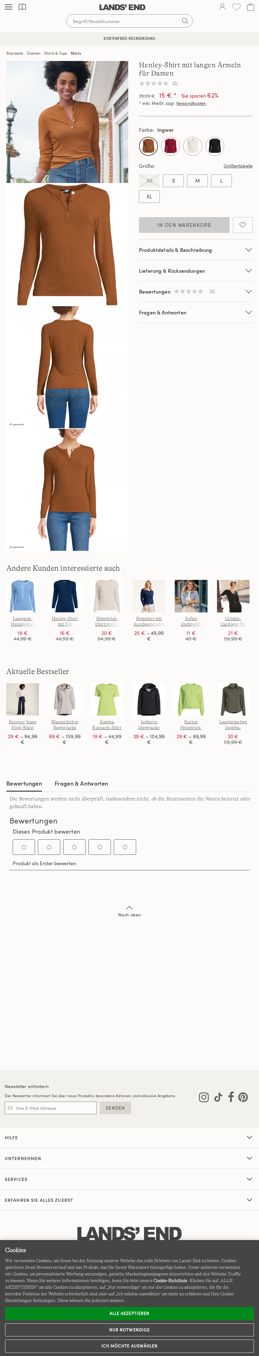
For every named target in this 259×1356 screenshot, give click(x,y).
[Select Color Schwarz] (214, 146)
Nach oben (129, 915)
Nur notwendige (129, 1330)
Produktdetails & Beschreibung (175, 249)
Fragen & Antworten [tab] (81, 783)
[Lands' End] (122, 7)
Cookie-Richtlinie (170, 1280)
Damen (33, 53)
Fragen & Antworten (162, 312)
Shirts (76, 53)
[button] (24, 847)
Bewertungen (24, 783)
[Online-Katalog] (22, 7)
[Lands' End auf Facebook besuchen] (229, 1098)
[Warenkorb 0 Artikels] (250, 7)
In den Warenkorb (184, 225)
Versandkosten (191, 103)
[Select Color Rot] (170, 146)
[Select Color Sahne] (192, 146)
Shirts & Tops (55, 53)
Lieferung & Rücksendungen (172, 270)
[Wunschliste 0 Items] (236, 7)
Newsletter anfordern (27, 1086)
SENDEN (115, 1108)
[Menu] (8, 7)
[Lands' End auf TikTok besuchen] (216, 1098)
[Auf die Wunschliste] (243, 225)
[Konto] (222, 7)
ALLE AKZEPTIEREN (129, 1313)
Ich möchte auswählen (129, 1346)
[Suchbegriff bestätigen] (185, 20)
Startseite (15, 53)
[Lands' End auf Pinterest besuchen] (241, 1098)
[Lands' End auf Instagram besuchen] (204, 1098)
